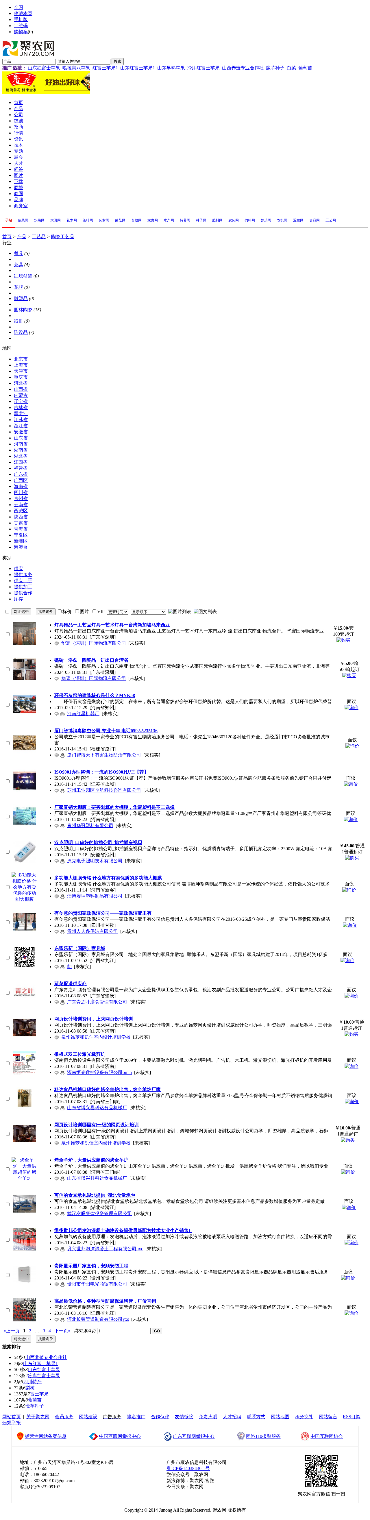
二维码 (21, 25)
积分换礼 (304, 1416)
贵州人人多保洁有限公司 (92, 931)
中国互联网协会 (326, 1436)
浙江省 (21, 425)
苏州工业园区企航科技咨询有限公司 (104, 790)
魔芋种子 (275, 67)
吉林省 (21, 407)
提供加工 (23, 586)
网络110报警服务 (263, 1436)
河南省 (21, 443)
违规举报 (11, 1422)
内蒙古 (21, 395)
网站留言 (328, 1416)
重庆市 (21, 377)
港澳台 (21, 547)
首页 (7, 236)
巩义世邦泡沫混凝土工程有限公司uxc (105, 1248)
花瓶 (18, 287)
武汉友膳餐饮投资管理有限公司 (99, 1213)
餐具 (18, 253)
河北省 (21, 383)
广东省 (21, 474)
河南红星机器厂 (83, 713)
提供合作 (23, 592)
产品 (21, 236)
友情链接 (184, 1416)
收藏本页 (23, 13)
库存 (18, 598)
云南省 (21, 504)
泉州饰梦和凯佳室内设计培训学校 (96, 1037)
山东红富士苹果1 (137, 67)
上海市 (21, 365)
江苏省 (21, 419)
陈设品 (21, 332)
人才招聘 (232, 1416)
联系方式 (256, 1416)
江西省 (21, 462)
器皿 (18, 321)
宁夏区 (21, 534)
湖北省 (21, 456)
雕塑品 (21, 298)
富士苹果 (39, 1393)
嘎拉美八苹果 (76, 67)
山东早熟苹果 (171, 67)
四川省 (21, 492)
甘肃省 (21, 522)
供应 (18, 568)
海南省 (21, 486)
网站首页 (11, 1416)
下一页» (62, 1330)
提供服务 (23, 574)
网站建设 (88, 1416)
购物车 (21, 31)
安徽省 (21, 431)
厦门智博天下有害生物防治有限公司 (104, 754)
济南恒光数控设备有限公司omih (99, 1072)
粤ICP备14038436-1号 (188, 1468)
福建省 (21, 468)
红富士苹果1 (105, 67)
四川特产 (32, 1381)
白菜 (291, 67)
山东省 (21, 437)
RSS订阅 (351, 1416)
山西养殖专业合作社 (243, 67)
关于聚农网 (37, 1416)
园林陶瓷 (23, 309)
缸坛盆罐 (23, 275)
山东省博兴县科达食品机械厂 (97, 1107)
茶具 (18, 264)
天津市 (21, 371)
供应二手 (23, 580)
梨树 (30, 1387)
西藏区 (21, 510)
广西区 (21, 480)
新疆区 (21, 541)
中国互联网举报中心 (120, 1436)
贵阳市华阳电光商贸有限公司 (97, 1284)
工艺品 (39, 236)
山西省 (21, 389)
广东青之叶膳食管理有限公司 (97, 1001)
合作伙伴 (160, 1416)
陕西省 (21, 516)
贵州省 (21, 498)
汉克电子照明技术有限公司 (95, 860)
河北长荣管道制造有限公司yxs (98, 1319)
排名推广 (136, 1416)
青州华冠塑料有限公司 (90, 825)
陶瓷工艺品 (62, 236)
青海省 (21, 528)
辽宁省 (21, 401)
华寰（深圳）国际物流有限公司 (93, 643)
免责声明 (208, 1416)
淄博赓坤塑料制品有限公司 (95, 896)
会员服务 (64, 1416)
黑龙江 (21, 413)
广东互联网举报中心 (193, 1436)
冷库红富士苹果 (203, 67)
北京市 (21, 358)
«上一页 (11, 1330)
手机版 (21, 19)
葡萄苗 (305, 67)
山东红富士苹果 (44, 67)
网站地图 (280, 1416)
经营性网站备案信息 (45, 1436)
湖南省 (21, 450)
